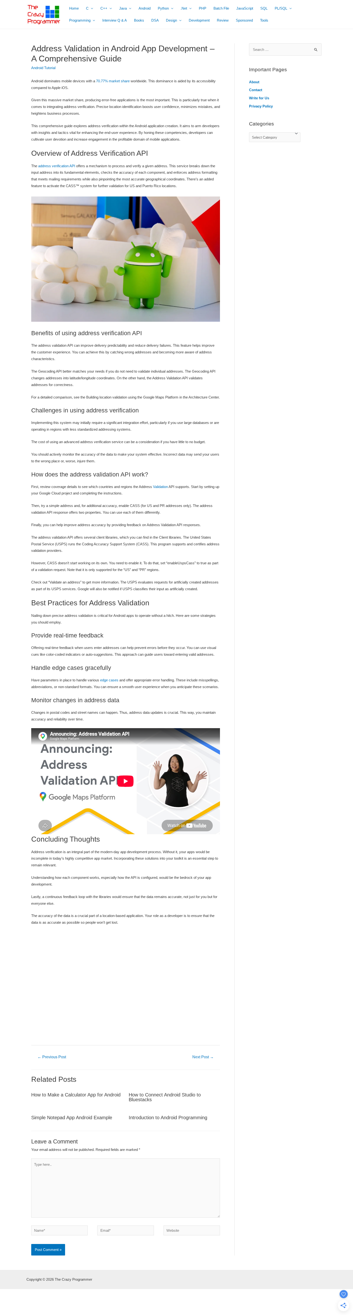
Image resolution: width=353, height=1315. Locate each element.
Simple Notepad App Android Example (71, 1117)
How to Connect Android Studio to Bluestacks (165, 1097)
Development (199, 20)
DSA (155, 20)
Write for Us (259, 98)
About (254, 82)
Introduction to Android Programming (168, 1117)
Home (74, 8)
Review (223, 20)
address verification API (56, 166)
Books (139, 20)
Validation (160, 487)
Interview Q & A (114, 20)
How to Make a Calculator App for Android (76, 1094)
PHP (202, 8)
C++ (103, 8)
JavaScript (244, 8)
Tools (264, 20)
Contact (255, 90)
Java (123, 8)
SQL (264, 8)
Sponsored (244, 20)
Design (171, 20)
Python (163, 8)
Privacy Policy (261, 106)
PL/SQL (281, 8)
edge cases (108, 680)
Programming (80, 20)
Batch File (221, 8)
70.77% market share (112, 81)
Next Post (203, 1057)
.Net (184, 8)
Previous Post (51, 1057)
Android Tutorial (43, 68)
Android (145, 8)
